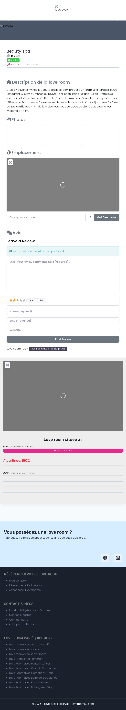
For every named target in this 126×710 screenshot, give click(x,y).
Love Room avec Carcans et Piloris (31, 673)
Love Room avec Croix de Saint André (33, 668)
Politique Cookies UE (21, 624)
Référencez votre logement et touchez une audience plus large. (45, 538)
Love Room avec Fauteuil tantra (29, 663)
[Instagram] (118, 558)
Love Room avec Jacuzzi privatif (48, 348)
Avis (16, 233)
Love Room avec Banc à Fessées (30, 682)
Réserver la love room (24, 64)
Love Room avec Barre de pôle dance (33, 678)
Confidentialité (18, 620)
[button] (9, 20)
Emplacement (26, 152)
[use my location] (89, 217)
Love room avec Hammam (26, 659)
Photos (18, 119)
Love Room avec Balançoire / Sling (31, 687)
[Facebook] (105, 558)
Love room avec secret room (27, 654)
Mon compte (17, 580)
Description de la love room (41, 82)
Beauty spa (18, 51)
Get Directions (106, 217)
